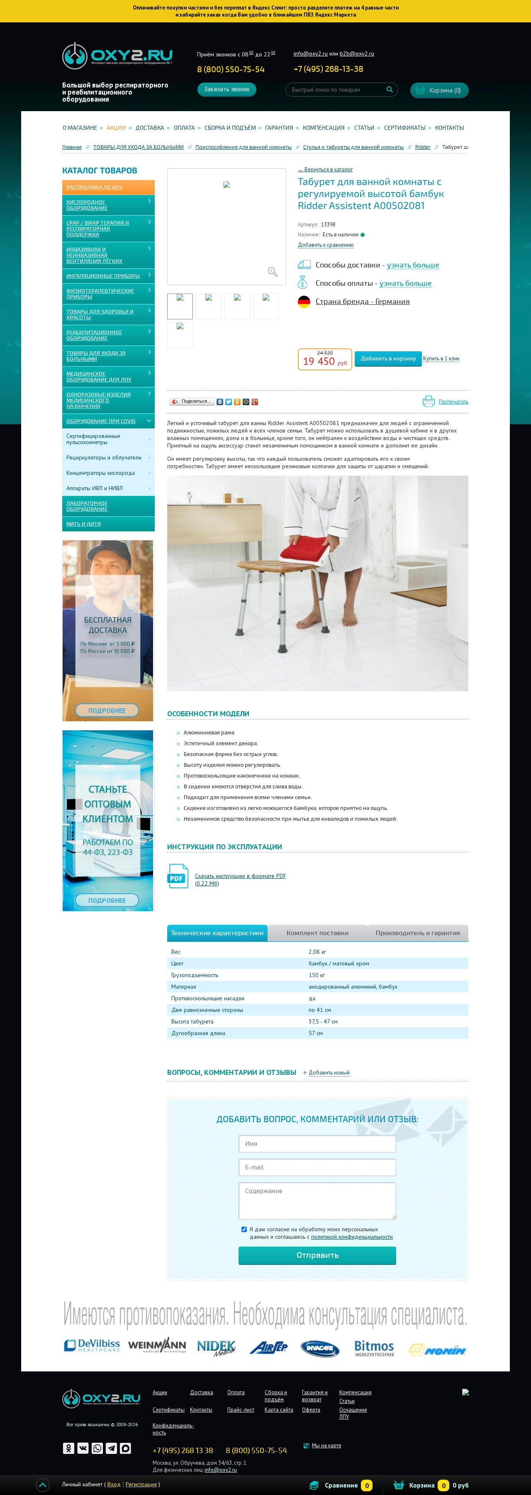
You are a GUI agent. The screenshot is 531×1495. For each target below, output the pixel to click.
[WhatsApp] (98, 1452)
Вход (114, 1484)
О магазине (80, 127)
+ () (328, 69)
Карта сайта (279, 1409)
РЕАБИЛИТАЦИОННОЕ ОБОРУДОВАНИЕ (94, 335)
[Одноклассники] (237, 401)
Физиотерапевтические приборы (100, 294)
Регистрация (141, 1484)
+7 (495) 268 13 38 (183, 1450)
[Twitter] (228, 401)
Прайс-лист (240, 1409)
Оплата (184, 127)
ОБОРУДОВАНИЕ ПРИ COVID (101, 421)
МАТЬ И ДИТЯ (83, 524)
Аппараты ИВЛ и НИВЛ (94, 488)
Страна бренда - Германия (363, 301)
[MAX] (125, 1452)
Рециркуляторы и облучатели (103, 457)
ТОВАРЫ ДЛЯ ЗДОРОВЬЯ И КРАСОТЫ (100, 315)
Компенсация (324, 127)
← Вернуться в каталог (325, 169)
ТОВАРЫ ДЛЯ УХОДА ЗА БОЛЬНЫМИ (96, 356)
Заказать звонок (227, 89)
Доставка (150, 127)
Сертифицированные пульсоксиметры (93, 439)
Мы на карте (326, 1445)
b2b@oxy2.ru (357, 53)
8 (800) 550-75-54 (231, 69)
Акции (116, 127)
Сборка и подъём (230, 127)
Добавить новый (329, 1072)
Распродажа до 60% (94, 187)
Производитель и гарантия (418, 933)
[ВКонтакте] (220, 401)
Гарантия (279, 127)
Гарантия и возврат (315, 1396)
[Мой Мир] (246, 401)
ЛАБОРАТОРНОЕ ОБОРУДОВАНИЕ (86, 506)
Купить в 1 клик (441, 359)
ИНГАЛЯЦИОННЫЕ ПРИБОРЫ (103, 276)
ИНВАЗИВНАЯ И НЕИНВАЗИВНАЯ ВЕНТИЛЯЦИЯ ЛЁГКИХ (94, 255)
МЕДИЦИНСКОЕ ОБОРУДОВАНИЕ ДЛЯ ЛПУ (98, 377)
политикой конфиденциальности (352, 1236)
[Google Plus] (255, 401)
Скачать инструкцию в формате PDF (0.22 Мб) (240, 879)
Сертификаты (405, 127)
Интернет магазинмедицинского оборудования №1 (117, 56)
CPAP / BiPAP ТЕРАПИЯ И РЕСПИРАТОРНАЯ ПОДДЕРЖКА (97, 229)
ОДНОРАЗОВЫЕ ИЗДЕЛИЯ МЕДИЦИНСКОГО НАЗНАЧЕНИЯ (98, 400)
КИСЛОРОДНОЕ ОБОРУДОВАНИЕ (86, 205)
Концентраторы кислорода (100, 472)
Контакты (449, 127)
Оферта (311, 1409)
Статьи (364, 127)
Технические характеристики (217, 933)
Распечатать (453, 401)
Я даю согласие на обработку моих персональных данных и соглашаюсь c (321, 1232)
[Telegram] (112, 1452)
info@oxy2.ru (311, 53)
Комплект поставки (317, 933)
